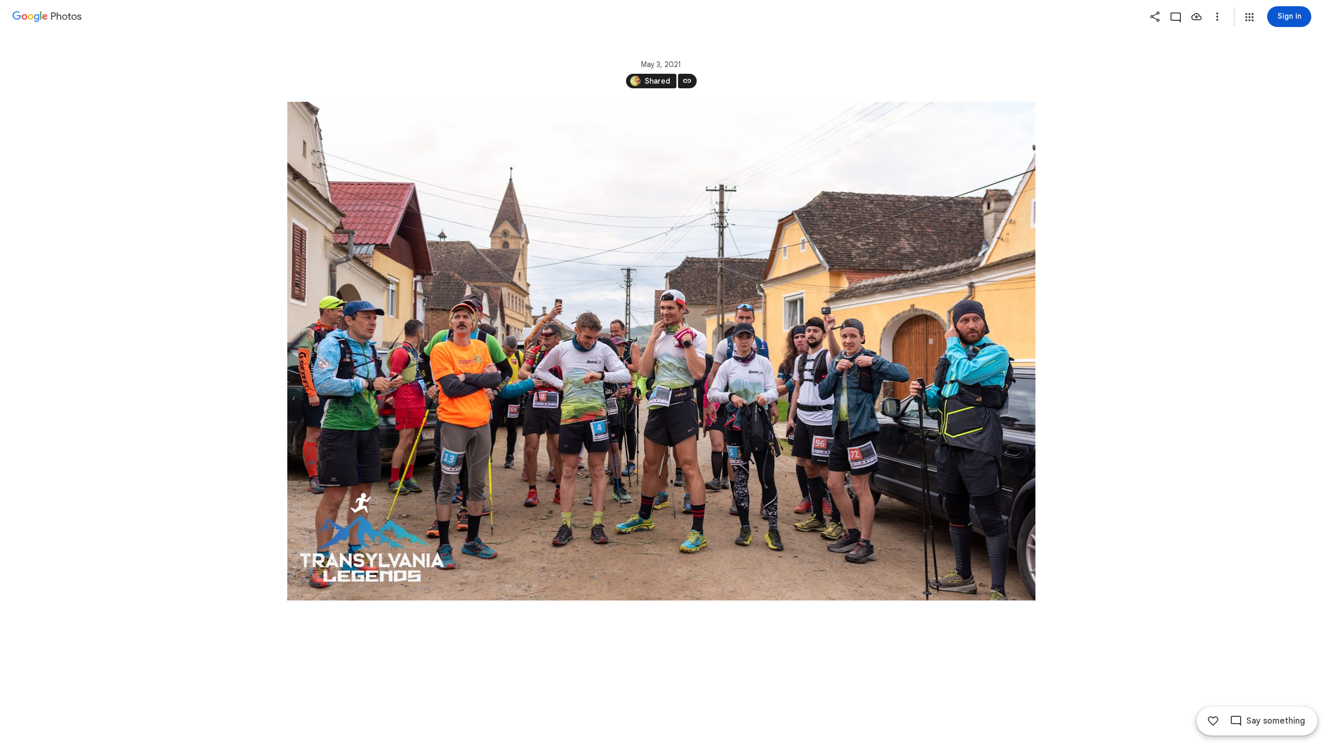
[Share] (1155, 16)
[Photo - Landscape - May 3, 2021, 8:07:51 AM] (661, 351)
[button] (1249, 17)
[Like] (1213, 721)
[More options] (1217, 16)
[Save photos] (1196, 16)
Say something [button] (1275, 721)
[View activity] (1175, 16)
